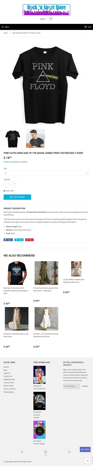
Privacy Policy (9, 383)
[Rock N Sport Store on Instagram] (45, 455)
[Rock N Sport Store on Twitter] (22, 452)
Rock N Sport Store (24, 462)
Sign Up (85, 386)
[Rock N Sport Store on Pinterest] (69, 452)
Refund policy (9, 392)
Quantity (7, 180)
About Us (7, 373)
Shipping (7, 162)
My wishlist (85, 449)
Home (6, 33)
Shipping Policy (9, 379)
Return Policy (9, 386)
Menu (7, 27)
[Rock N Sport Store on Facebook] (45, 452)
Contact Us (8, 376)
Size (5, 168)
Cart (89, 27)
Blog (5, 370)
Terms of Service (10, 389)
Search (6, 367)
